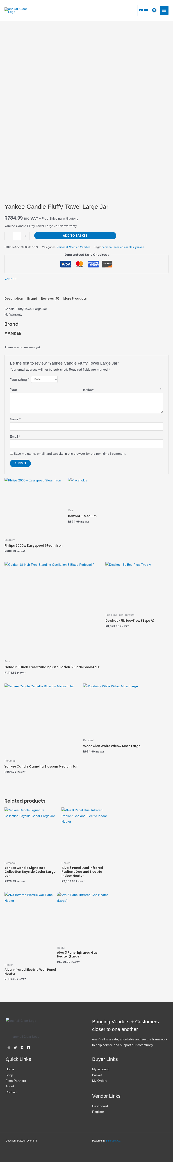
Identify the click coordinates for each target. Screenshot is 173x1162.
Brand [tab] (32, 298)
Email (15, 436)
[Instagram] (9, 1047)
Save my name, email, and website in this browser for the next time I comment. (70, 453)
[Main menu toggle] (164, 10)
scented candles (124, 247)
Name (15, 419)
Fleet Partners (16, 1080)
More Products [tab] (75, 298)
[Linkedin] (22, 1047)
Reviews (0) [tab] (50, 298)
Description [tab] (14, 298)
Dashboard (100, 1106)
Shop (9, 1075)
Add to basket (75, 236)
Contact (11, 1092)
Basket (97, 1075)
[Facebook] (28, 1047)
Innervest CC (113, 1140)
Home (10, 1069)
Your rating (19, 379)
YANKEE (11, 279)
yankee (139, 247)
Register (98, 1111)
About (10, 1086)
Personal (62, 247)
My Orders (99, 1080)
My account (100, 1069)
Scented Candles (79, 247)
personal (107, 247)
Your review (85, 389)
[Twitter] (15, 1047)
